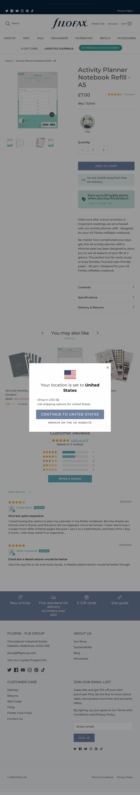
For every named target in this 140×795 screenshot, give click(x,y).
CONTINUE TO (70, 414)
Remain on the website (70, 422)
